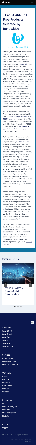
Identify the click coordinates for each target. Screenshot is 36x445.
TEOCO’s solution (22, 142)
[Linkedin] (32, 322)
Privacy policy (28, 439)
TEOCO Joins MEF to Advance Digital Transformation (14, 291)
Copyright (11, 439)
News (5, 11)
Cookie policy (28, 441)
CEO (4, 234)
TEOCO (6, 54)
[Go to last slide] (5, 284)
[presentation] (18, 273)
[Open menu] (32, 2)
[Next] (30, 284)
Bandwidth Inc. (25, 64)
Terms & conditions (19, 439)
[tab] (14, 306)
